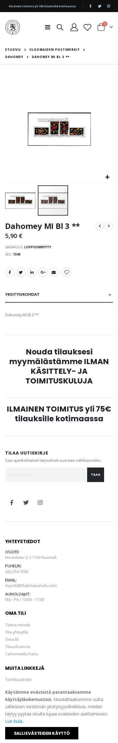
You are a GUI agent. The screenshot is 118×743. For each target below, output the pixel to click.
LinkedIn (32, 272)
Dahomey (14, 56)
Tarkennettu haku (21, 654)
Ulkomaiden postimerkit (54, 49)
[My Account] (74, 27)
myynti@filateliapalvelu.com (31, 585)
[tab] (59, 295)
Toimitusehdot (18, 679)
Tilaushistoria (17, 646)
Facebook (10, 272)
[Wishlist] (87, 27)
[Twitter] (99, 6)
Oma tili (12, 639)
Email (54, 272)
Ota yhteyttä (16, 632)
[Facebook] (90, 6)
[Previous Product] (100, 226)
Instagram (40, 503)
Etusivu (13, 49)
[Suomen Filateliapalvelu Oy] (12, 27)
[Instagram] (109, 6)
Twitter (21, 272)
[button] (107, 177)
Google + (43, 272)
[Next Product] (108, 226)
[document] (59, 714)
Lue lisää (13, 721)
